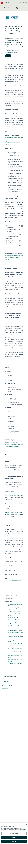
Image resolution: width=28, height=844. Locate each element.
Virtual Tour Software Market (15, 643)
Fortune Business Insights (11, 52)
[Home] (7, 3)
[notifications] (23, 3)
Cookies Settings (14, 833)
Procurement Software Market (15, 628)
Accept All (14, 841)
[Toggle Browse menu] (23, 7)
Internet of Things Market (11, 512)
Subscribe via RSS (6, 683)
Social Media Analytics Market (15, 646)
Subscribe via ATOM (7, 686)
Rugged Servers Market (13, 617)
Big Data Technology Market (12, 495)
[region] (14, 833)
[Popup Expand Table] (22, 226)
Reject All (14, 837)
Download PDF (5, 681)
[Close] (26, 824)
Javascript (5, 688)
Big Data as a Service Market (14, 504)
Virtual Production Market (14, 626)
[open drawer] (26, 3)
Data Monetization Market (14, 611)
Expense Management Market (15, 630)
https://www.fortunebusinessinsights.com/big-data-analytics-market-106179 (14, 257)
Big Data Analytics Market (10, 598)
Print (3, 679)
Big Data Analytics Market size (11, 595)
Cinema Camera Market (13, 620)
